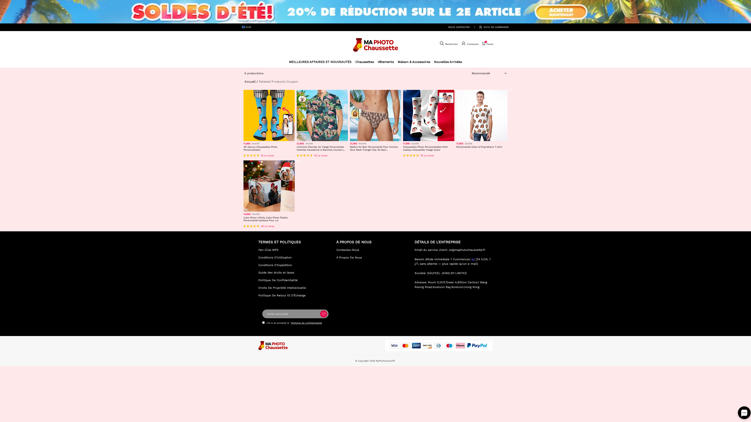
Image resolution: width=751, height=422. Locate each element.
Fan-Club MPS (268, 250)
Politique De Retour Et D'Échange (282, 295)
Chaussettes (364, 62)
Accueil (249, 81)
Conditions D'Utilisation (275, 257)
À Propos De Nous (349, 257)
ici (473, 259)
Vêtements (386, 62)
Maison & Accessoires (414, 62)
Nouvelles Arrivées (448, 62)
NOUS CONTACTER (459, 27)
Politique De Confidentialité (278, 280)
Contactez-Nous (347, 250)
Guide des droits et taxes (276, 272)
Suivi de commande (496, 27)
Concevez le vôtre (269, 155)
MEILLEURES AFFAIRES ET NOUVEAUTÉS (320, 62)
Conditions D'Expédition (275, 265)
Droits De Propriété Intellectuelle (282, 288)
